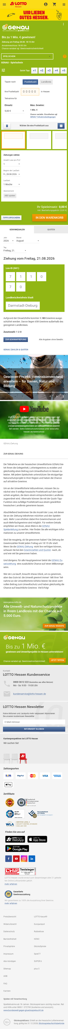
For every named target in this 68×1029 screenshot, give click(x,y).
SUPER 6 (38, 961)
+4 (56, 70)
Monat (18, 238)
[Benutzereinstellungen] (64, 4)
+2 (41, 70)
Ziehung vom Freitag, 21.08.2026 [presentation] (29, 258)
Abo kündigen (9, 961)
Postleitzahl (30, 82)
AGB (5, 976)
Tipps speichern (11, 218)
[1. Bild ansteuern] (6, 392)
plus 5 (36, 969)
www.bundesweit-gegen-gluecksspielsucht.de (23, 1010)
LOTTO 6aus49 (40, 917)
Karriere (6, 991)
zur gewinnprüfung (15, 339)
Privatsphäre (9, 946)
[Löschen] (6, 126)
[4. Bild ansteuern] (47, 392)
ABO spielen (10, 195)
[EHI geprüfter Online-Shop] (10, 802)
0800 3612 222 (21, 682)
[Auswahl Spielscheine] (4, 4)
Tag (4, 247)
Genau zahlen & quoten (15, 349)
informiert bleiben (34, 729)
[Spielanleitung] (65, 56)
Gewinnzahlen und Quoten (37, 550)
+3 (49, 70)
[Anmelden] (46, 4)
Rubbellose (39, 931)
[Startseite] (17, 3)
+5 (63, 70)
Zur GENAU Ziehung (13, 454)
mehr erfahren (11, 884)
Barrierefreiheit (9, 939)
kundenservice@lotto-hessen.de (29, 694)
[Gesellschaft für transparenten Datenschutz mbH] (29, 802)
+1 (34, 70)
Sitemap (7, 969)
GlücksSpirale (40, 946)
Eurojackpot (39, 924)
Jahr (5, 238)
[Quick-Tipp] (61, 126)
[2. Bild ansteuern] (20, 392)
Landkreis (46, 82)
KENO (36, 939)
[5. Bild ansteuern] (61, 392)
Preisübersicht (9, 917)
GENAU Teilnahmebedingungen (43, 117)
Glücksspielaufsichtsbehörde (51, 1023)
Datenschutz (9, 931)
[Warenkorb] (54, 4)
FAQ (5, 983)
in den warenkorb (49, 217)
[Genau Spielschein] (15, 27)
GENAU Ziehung (25, 546)
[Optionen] (3, 70)
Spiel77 (37, 954)
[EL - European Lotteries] (40, 813)
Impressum (8, 954)
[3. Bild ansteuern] (34, 392)
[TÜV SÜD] (15, 813)
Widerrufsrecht (10, 924)
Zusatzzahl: (12, 332)
